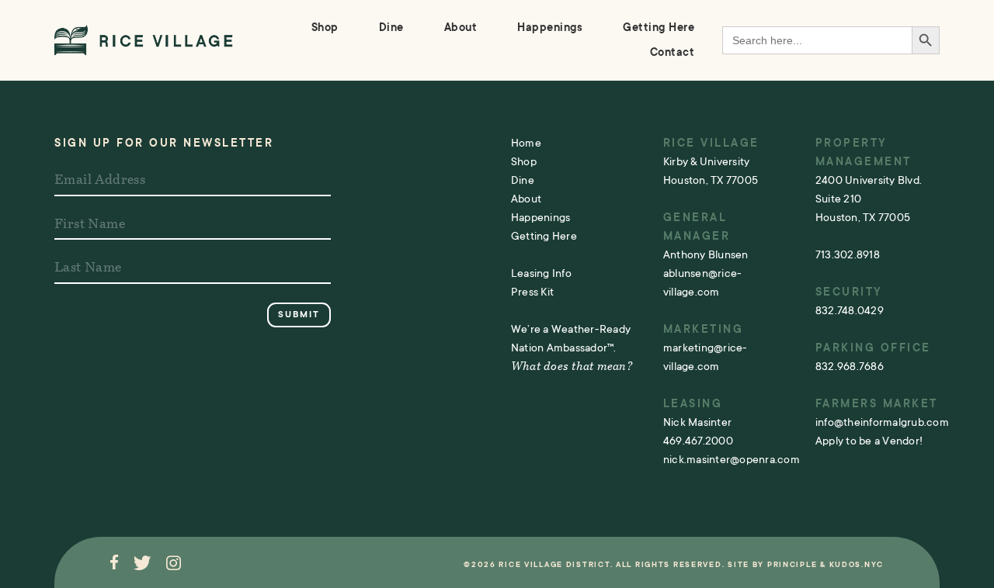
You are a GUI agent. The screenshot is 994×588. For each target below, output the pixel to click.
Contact (672, 52)
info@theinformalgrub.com (882, 422)
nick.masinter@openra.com (731, 459)
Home (526, 143)
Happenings (549, 27)
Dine (391, 27)
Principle (792, 564)
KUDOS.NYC (856, 564)
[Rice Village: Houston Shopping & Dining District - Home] (143, 40)
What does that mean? (571, 367)
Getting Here (658, 27)
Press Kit (532, 291)
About (461, 27)
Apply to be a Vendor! (869, 440)
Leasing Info (541, 273)
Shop (325, 27)
